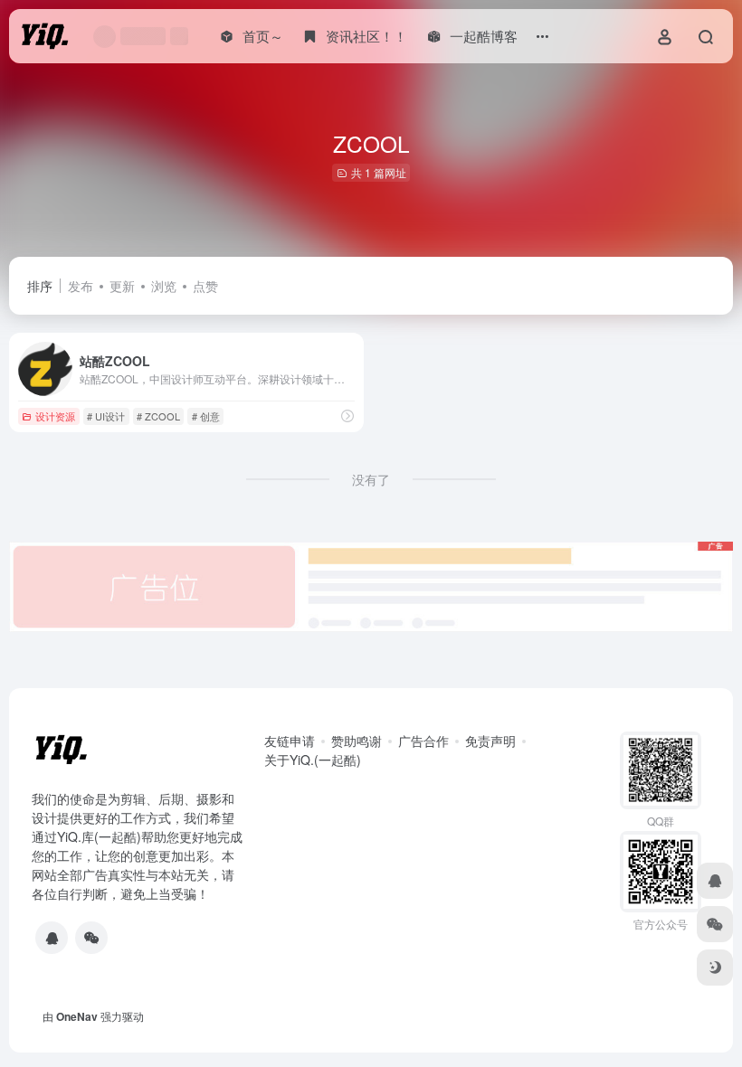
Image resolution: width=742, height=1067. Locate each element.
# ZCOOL (158, 416)
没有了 (371, 479)
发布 (80, 286)
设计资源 (55, 416)
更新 (122, 286)
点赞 (205, 286)
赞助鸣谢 (356, 741)
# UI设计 (106, 416)
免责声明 (490, 741)
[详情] (347, 415)
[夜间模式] (715, 967)
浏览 (163, 286)
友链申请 (289, 741)
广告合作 (423, 741)
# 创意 (206, 416)
